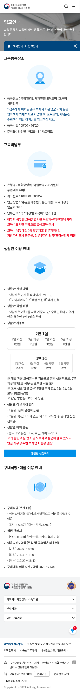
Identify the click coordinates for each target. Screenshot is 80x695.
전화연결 (42, 674)
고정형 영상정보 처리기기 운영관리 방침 (49, 644)
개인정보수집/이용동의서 (55, 650)
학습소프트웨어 (28, 650)
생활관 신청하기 (40, 453)
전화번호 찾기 (61, 674)
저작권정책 (10, 650)
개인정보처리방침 (13, 644)
